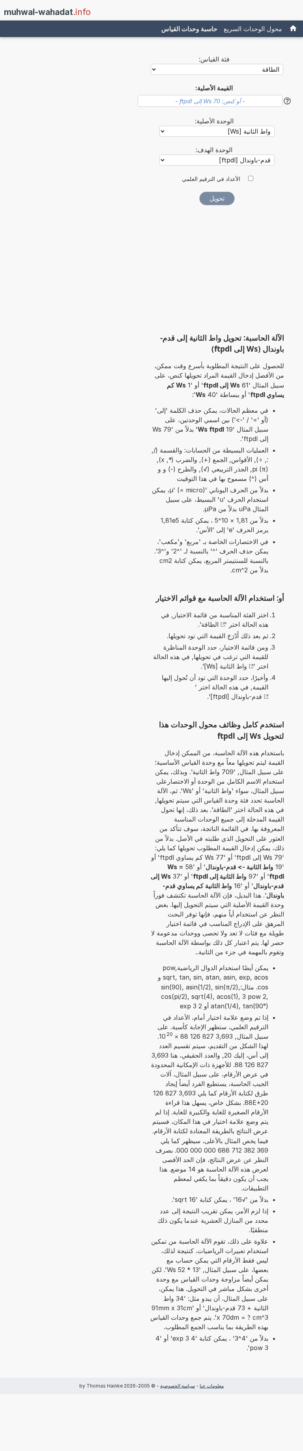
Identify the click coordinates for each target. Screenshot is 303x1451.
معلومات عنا (212, 1386)
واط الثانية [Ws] (225, 666)
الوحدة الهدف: (214, 150)
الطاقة (210, 624)
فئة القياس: (214, 59)
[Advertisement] (217, 271)
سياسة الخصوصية (177, 1386)
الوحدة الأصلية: (214, 121)
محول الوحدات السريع (253, 29)
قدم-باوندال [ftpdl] (236, 696)
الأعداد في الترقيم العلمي (211, 179)
